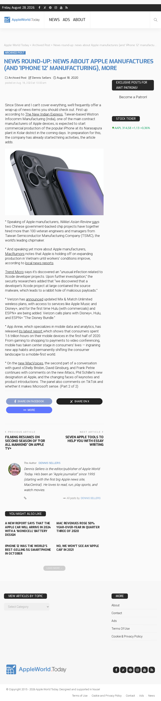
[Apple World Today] (22, 20)
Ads (66, 19)
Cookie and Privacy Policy (107, 695)
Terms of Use (121, 628)
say (94, 222)
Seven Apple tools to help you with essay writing (84, 441)
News (54, 19)
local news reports (39, 263)
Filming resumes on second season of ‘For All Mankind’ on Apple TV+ (25, 443)
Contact (117, 613)
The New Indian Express (44, 114)
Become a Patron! (133, 97)
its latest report (31, 331)
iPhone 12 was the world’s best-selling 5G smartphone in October (28, 550)
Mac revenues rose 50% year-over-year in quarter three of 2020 (77, 527)
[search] (155, 19)
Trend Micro (14, 272)
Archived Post (15, 52)
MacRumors (15, 254)
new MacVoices (30, 363)
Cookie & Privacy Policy (127, 636)
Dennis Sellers (41, 78)
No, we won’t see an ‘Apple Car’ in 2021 (77, 548)
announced (34, 299)
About (79, 19)
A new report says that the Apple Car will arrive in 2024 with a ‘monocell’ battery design (28, 529)
